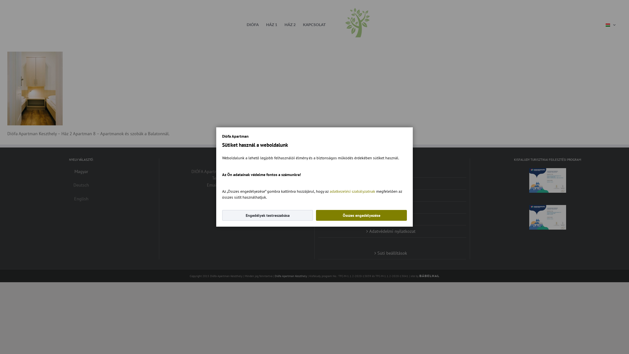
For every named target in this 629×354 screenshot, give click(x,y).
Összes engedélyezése (361, 215)
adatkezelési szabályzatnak (352, 191)
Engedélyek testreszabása (268, 215)
